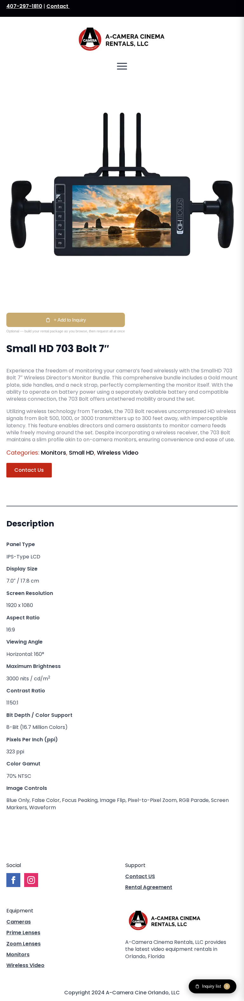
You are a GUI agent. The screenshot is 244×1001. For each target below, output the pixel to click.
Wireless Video (118, 453)
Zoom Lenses (23, 943)
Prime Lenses (23, 932)
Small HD (81, 453)
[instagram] (151, 969)
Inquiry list (215, 986)
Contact (58, 6)
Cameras (18, 921)
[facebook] (129, 969)
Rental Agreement (148, 887)
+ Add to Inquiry (70, 320)
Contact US (140, 876)
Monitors (53, 453)
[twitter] (140, 969)
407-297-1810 (24, 6)
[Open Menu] (122, 66)
